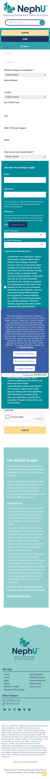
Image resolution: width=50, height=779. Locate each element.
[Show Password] (42, 235)
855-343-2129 (12, 704)
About (6, 678)
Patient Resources (37, 681)
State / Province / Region (16, 128)
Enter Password (11, 231)
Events (7, 684)
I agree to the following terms (18, 251)
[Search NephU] (41, 22)
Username (9, 189)
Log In (25, 32)
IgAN (6, 681)
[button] (25, 46)
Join (25, 39)
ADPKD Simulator (37, 678)
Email (7, 174)
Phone (6, 140)
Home (6, 675)
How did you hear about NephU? (19, 152)
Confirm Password (12, 240)
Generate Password (18, 225)
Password (9, 212)
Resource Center (11, 687)
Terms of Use (35, 687)
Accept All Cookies (24, 354)
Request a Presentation (14, 690)
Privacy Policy (35, 684)
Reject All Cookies (24, 361)
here (9, 392)
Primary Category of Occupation (19, 70)
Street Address (10, 80)
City (6, 116)
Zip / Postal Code (12, 103)
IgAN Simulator (36, 675)
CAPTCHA (8, 411)
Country (8, 92)
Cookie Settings (25, 368)
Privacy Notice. (26, 347)
